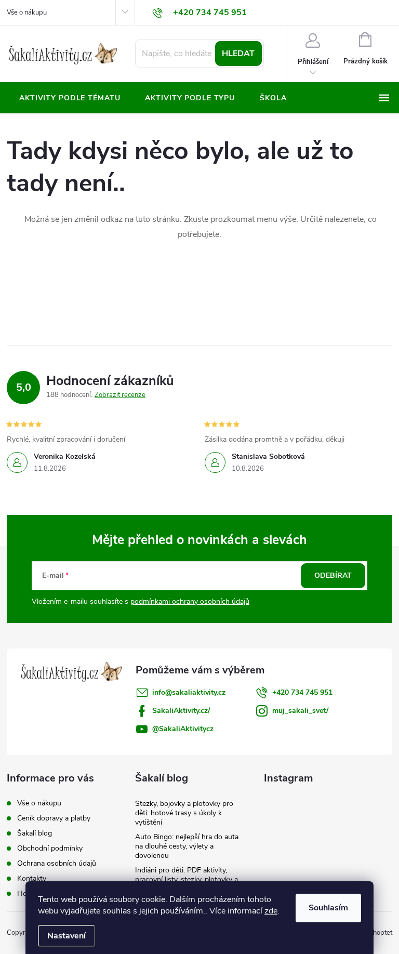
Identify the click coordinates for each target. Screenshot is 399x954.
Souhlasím (328, 907)
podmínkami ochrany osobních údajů (189, 601)
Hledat (238, 53)
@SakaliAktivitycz (183, 729)
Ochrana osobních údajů (56, 863)
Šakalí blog (34, 833)
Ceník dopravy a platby (53, 818)
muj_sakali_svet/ (300, 711)
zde (270, 911)
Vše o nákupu (27, 12)
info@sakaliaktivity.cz (188, 692)
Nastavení (66, 936)
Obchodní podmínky (50, 848)
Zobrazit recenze (120, 395)
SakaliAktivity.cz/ (181, 711)
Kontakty (31, 878)
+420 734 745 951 (302, 692)
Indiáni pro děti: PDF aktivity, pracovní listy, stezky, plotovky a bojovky (186, 879)
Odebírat (333, 575)
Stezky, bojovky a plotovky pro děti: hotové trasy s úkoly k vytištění (184, 813)
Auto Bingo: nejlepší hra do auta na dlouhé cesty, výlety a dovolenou (186, 846)
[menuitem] (69, 98)
